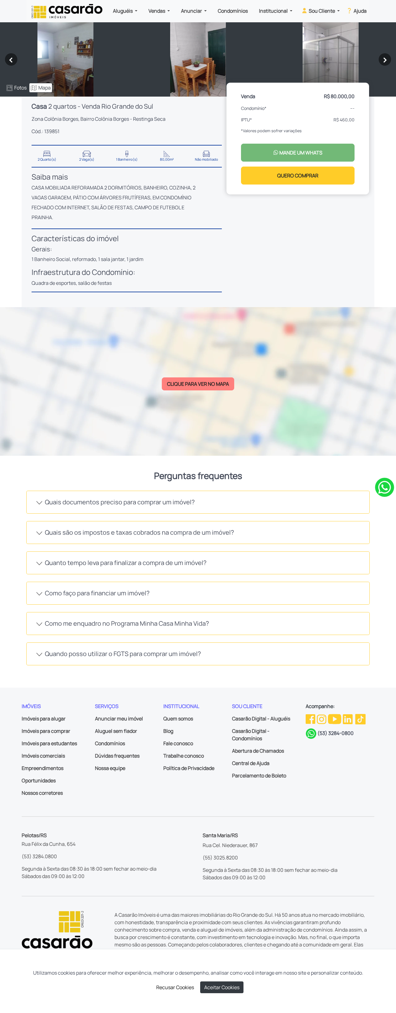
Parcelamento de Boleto (259, 775)
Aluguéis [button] (123, 10)
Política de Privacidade (188, 768)
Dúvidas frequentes (117, 755)
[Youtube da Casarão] (335, 718)
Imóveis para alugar (44, 718)
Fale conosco (178, 743)
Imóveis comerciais (43, 755)
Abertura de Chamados (258, 750)
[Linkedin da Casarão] (348, 718)
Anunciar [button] (192, 10)
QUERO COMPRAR (297, 175)
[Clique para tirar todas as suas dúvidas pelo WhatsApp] (384, 487)
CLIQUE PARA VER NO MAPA (198, 383)
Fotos (20, 87)
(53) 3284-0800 (335, 733)
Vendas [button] (157, 10)
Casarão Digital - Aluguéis (261, 718)
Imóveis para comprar (46, 731)
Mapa (44, 87)
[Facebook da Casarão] (311, 718)
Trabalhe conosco (183, 755)
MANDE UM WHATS (300, 152)
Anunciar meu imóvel (119, 718)
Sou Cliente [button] (322, 10)
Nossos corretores (42, 792)
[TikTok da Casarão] (360, 718)
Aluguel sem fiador (116, 731)
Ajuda (360, 10)
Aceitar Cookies (221, 987)
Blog (168, 731)
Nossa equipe (110, 768)
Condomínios (233, 10)
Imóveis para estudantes (49, 743)
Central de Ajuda (250, 763)
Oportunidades (39, 780)
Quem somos (178, 718)
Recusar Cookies (175, 987)
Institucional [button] (274, 10)
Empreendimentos (42, 768)
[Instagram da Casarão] (322, 718)
